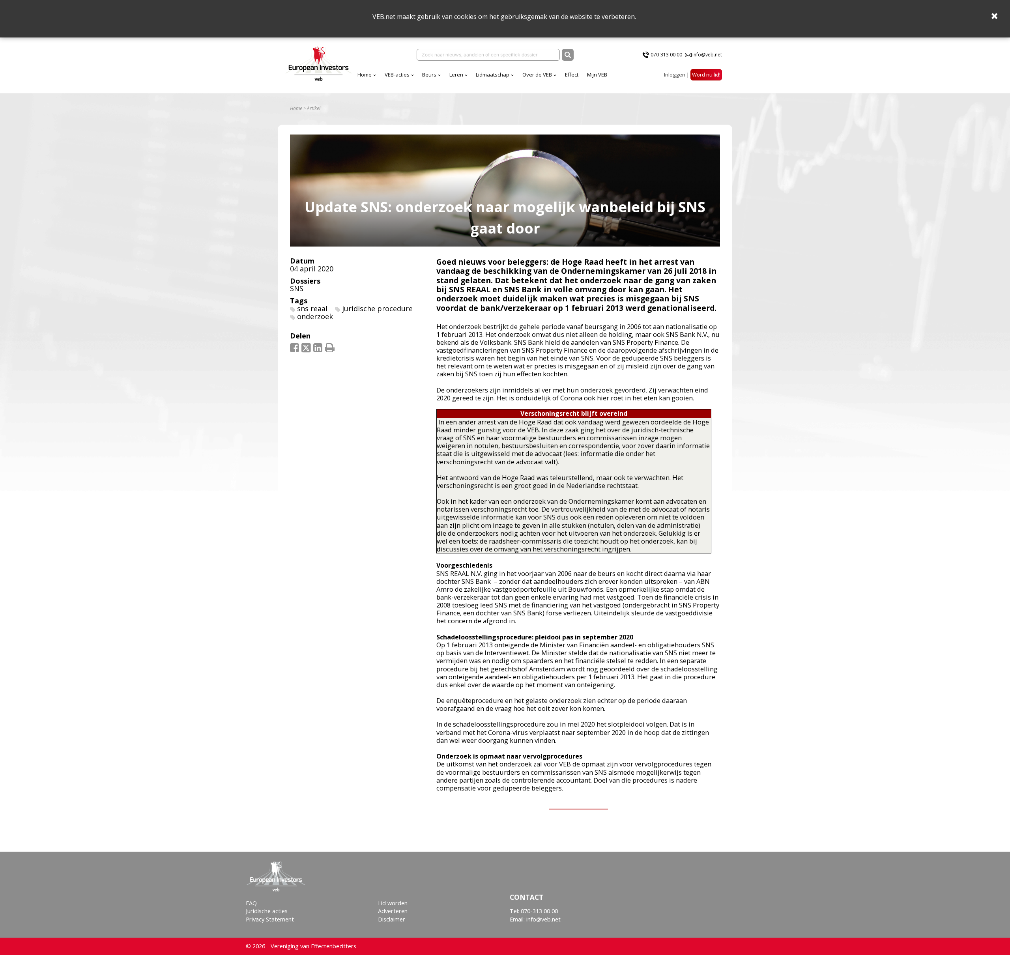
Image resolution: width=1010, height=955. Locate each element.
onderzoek (315, 316)
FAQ (251, 903)
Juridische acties (267, 911)
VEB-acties (397, 74)
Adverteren (393, 911)
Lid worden (393, 903)
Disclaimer (391, 919)
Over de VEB (537, 74)
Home (364, 74)
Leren (456, 74)
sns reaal (312, 308)
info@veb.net (707, 54)
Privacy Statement (270, 919)
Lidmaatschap (492, 74)
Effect (571, 74)
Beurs (429, 74)
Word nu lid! (706, 74)
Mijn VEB (597, 74)
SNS (296, 288)
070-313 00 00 (666, 54)
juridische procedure (377, 308)
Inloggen (674, 74)
